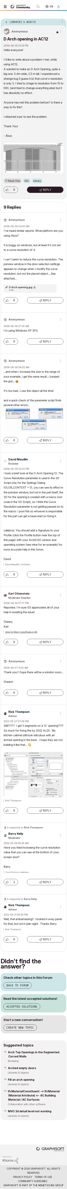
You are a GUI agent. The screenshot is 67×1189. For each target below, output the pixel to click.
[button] (7, 190)
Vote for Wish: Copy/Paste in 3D (21, 632)
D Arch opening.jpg (20, 287)
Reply (47, 189)
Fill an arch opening (21, 1079)
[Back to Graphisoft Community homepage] (20, 6)
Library (37, 180)
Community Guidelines (32, 1181)
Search (38, 6)
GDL (26, 180)
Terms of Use (43, 1176)
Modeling (13, 1060)
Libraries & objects (18, 1072)
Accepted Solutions (21, 1006)
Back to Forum (17, 985)
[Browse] (6, 6)
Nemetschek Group (51, 1185)
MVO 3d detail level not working (29, 1111)
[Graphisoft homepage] (50, 1149)
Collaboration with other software (27, 1104)
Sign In (59, 6)
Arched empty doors (22, 1068)
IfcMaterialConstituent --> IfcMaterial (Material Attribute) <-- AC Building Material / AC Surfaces (34, 1095)
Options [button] (61, 21)
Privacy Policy (22, 1176)
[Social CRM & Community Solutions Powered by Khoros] (10, 1159)
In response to (25, 827)
